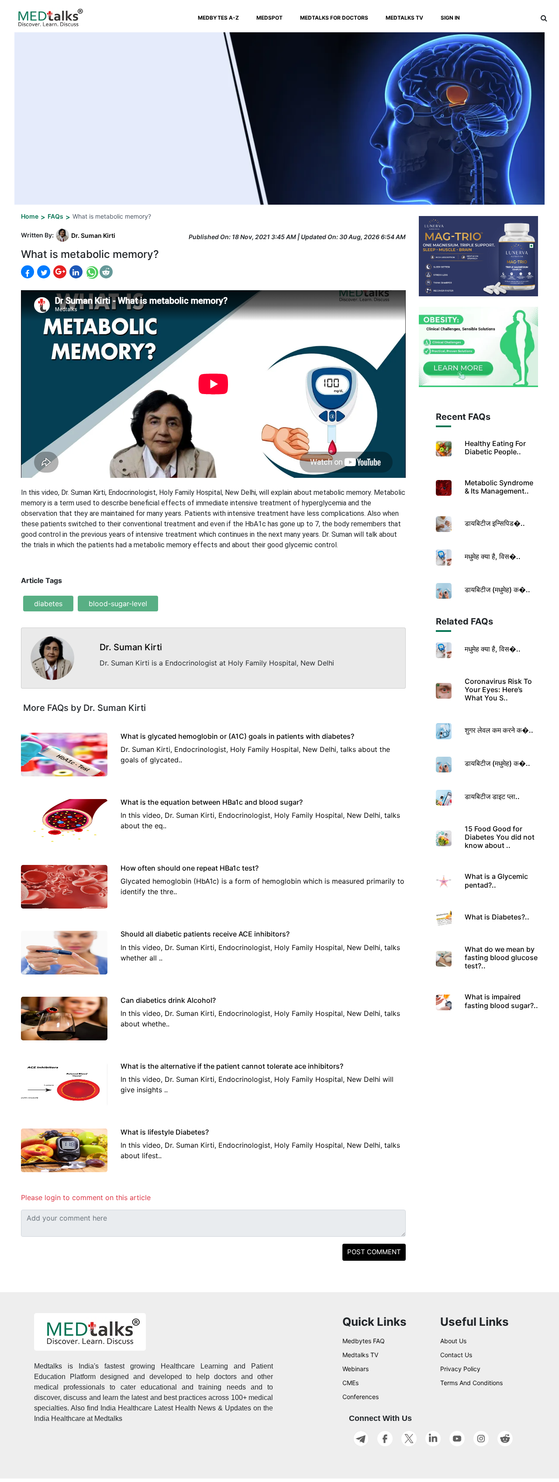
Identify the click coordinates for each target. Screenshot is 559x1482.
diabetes (48, 603)
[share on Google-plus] (59, 271)
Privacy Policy (460, 1368)
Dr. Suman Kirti (93, 235)
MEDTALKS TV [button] (404, 17)
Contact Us (456, 1354)
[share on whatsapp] (91, 272)
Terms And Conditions (471, 1382)
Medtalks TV (360, 1354)
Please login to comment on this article (86, 1197)
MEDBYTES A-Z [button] (218, 17)
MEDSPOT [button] (269, 17)
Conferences (360, 1396)
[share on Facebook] (27, 272)
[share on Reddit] (106, 271)
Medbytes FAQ (363, 1341)
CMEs (350, 1382)
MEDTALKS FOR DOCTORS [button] (334, 17)
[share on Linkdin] (75, 271)
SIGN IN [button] (450, 17)
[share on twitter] (42, 271)
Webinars (355, 1368)
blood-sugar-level (118, 603)
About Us (453, 1341)
